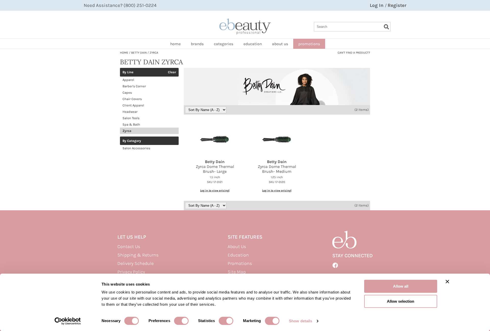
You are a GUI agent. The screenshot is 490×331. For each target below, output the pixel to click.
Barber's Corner (134, 86)
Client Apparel (133, 105)
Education (252, 44)
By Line (127, 72)
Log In (377, 5)
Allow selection (400, 301)
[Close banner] (447, 281)
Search (386, 26)
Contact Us (128, 246)
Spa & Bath (131, 124)
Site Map (237, 272)
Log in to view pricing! (214, 190)
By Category (131, 141)
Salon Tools (131, 118)
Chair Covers (132, 99)
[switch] (181, 321)
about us (280, 44)
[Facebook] (335, 265)
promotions (309, 44)
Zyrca (126, 131)
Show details (300, 321)
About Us (237, 246)
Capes (127, 92)
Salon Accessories (136, 148)
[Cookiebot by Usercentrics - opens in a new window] (67, 321)
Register (397, 5)
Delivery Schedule (135, 263)
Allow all (400, 286)
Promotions (240, 263)
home (175, 44)
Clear (172, 72)
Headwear (130, 112)
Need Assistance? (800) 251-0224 (120, 5)
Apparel (128, 80)
